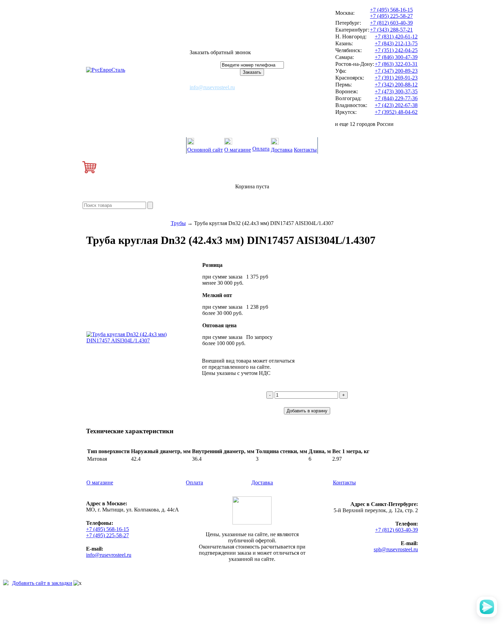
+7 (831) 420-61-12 (396, 36)
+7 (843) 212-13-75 (396, 43)
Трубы (178, 223)
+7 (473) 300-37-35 (396, 91)
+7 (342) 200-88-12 (396, 84)
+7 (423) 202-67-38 (396, 105)
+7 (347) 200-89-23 (396, 71)
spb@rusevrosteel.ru (396, 549)
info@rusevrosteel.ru (212, 87)
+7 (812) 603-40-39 (391, 23)
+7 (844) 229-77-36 (396, 98)
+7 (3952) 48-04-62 (396, 112)
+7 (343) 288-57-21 (391, 30)
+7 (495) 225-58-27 (391, 16)
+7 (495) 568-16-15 (391, 10)
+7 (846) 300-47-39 (396, 57)
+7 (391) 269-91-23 (396, 78)
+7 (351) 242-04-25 (396, 50)
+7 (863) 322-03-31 (396, 64)
